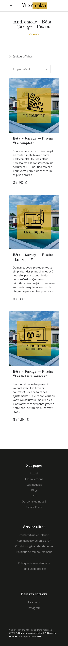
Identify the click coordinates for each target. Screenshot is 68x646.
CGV (11, 632)
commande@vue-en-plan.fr (34, 540)
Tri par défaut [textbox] (21, 69)
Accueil (34, 473)
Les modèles (34, 484)
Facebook (34, 602)
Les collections (34, 479)
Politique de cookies (34, 569)
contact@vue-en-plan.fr (34, 535)
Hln (40, 636)
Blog (34, 490)
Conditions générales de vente (34, 546)
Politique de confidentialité (29, 632)
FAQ (34, 496)
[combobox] (30, 69)
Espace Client (34, 507)
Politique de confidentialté (34, 563)
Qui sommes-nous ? (34, 501)
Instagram (34, 608)
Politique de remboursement (34, 552)
